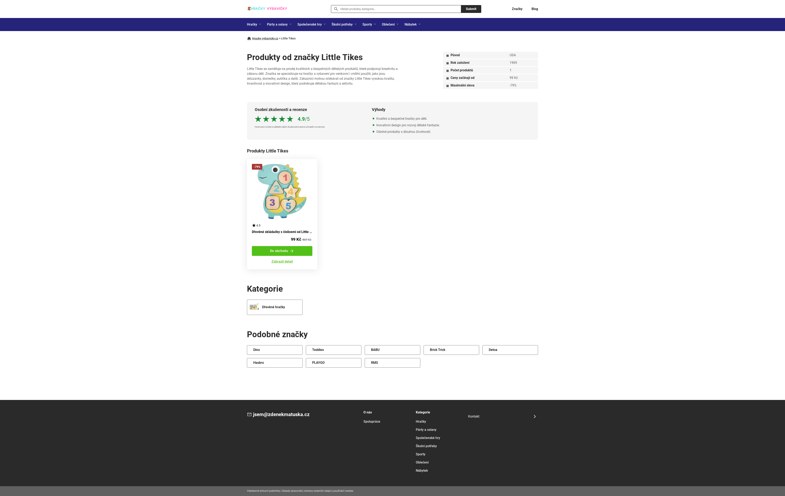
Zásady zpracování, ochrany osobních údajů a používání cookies (317, 490)
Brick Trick (437, 350)
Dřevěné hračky (273, 307)
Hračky (252, 24)
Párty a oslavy (277, 24)
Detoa (493, 350)
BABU (375, 350)
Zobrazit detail (282, 261)
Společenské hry (309, 24)
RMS (374, 363)
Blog (535, 9)
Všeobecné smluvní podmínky (263, 490)
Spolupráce (371, 421)
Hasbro (258, 363)
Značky (517, 9)
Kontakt (473, 416)
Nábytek (411, 24)
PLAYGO (318, 363)
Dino (256, 350)
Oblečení (388, 24)
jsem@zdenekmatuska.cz (281, 414)
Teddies (318, 350)
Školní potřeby (342, 24)
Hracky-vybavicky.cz (265, 38)
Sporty (367, 24)
